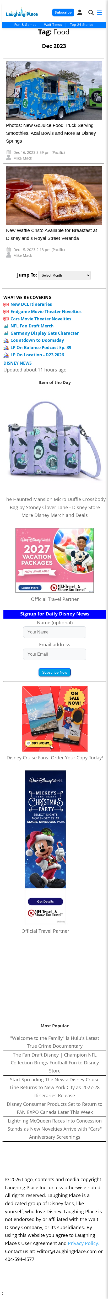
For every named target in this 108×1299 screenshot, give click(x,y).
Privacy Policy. (83, 1243)
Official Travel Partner (55, 599)
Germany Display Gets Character (44, 333)
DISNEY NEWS (17, 363)
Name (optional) (55, 622)
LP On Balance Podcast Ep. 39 (40, 347)
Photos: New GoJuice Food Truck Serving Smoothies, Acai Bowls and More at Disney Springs (51, 133)
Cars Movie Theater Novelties (40, 319)
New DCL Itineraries (31, 304)
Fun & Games (25, 24)
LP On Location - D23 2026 (37, 355)
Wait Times (53, 24)
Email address (54, 644)
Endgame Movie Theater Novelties (46, 311)
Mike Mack (22, 158)
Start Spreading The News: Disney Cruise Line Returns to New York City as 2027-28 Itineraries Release (55, 1087)
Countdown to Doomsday (37, 340)
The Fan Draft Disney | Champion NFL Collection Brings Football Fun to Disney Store (55, 1063)
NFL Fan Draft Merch (32, 326)
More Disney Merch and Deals (54, 515)
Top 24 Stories (82, 24)
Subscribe (63, 12)
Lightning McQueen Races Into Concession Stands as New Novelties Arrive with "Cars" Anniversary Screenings (55, 1129)
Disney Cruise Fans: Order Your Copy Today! (55, 757)
